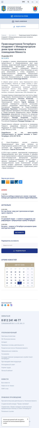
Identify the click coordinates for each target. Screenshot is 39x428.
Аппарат (4, 342)
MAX (11, 305)
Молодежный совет (8, 364)
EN (37, 2)
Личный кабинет (7, 370)
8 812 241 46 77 (11, 320)
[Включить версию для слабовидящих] (24, 1)
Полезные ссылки (7, 411)
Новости (5, 379)
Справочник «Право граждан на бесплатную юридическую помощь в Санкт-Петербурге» (16, 407)
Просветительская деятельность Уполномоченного (19, 401)
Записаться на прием (21, 16)
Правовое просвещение (11, 397)
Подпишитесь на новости (10, 241)
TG (5, 305)
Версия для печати (7, 178)
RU (32, 2)
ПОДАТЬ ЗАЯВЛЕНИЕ (21, 21)
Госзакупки (5, 354)
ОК (8, 305)
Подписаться (21, 251)
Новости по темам (7, 386)
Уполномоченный (9, 333)
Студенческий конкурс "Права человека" (15, 404)
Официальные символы (9, 351)
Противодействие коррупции (11, 361)
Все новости (19, 232)
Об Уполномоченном (8, 339)
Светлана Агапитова (8, 336)
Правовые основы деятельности (12, 345)
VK (2, 305)
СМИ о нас (5, 389)
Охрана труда (6, 367)
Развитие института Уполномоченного (14, 348)
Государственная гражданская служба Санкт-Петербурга (17, 358)
